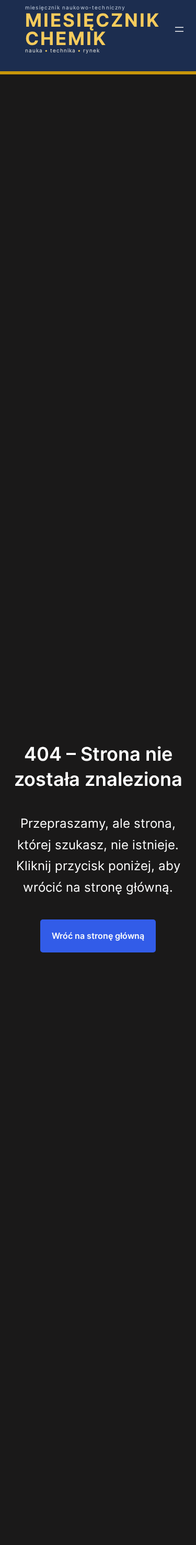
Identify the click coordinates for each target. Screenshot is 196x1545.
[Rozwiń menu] (179, 29)
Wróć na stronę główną (98, 935)
